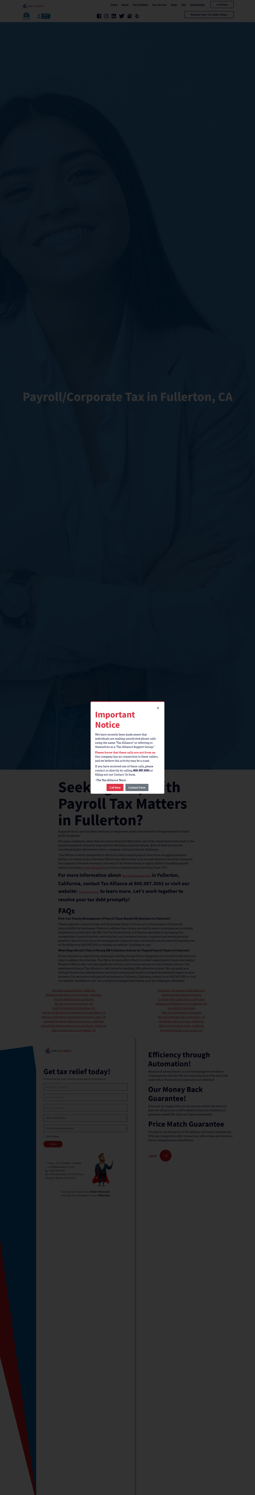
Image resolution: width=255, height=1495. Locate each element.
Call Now (115, 787)
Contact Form (137, 787)
